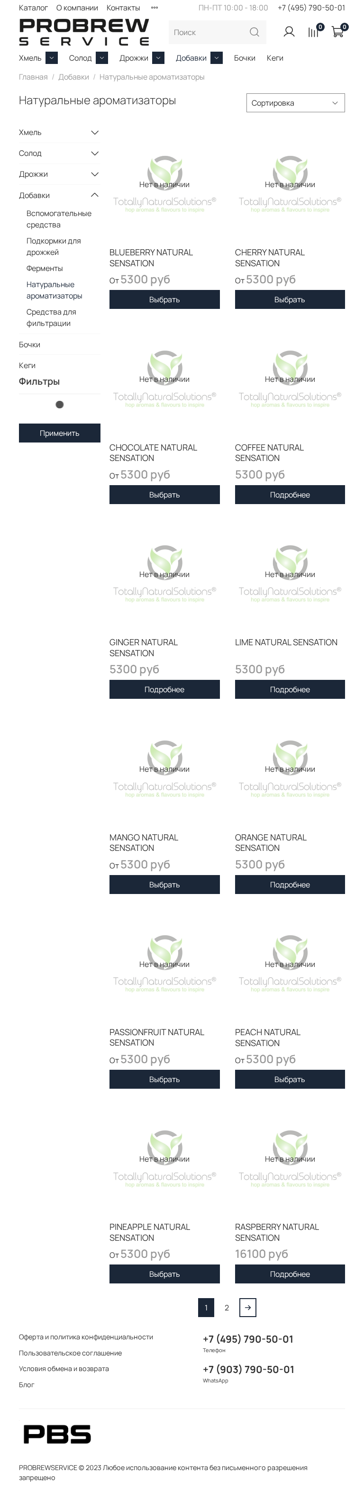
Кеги (275, 58)
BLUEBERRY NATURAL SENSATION (150, 257)
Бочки (244, 58)
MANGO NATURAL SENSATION (143, 842)
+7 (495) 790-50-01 (311, 7)
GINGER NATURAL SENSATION (143, 647)
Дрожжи (133, 58)
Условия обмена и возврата (64, 1368)
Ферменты (45, 268)
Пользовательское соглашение (70, 1352)
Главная (33, 77)
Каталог (33, 7)
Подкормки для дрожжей (54, 246)
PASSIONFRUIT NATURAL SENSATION (156, 1037)
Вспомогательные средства (59, 219)
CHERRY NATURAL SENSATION (269, 257)
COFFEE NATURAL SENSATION (269, 453)
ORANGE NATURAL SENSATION (270, 842)
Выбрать (164, 299)
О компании (77, 7)
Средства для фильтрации (51, 317)
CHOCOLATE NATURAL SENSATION (153, 453)
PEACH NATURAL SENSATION (267, 1037)
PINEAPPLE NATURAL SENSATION (149, 1232)
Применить (60, 433)
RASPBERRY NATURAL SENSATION (276, 1232)
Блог (27, 1384)
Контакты (123, 7)
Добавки (191, 58)
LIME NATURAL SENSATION (286, 642)
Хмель (30, 58)
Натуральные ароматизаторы (54, 290)
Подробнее (290, 494)
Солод (80, 58)
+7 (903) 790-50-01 (248, 1369)
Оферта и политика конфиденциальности (86, 1336)
